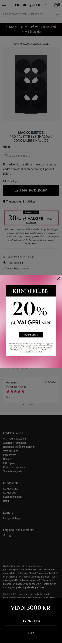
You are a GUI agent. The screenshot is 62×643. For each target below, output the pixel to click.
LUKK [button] (31, 633)
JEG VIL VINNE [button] (31, 621)
